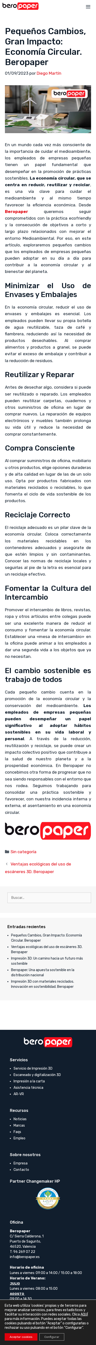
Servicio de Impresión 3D (33, 1068)
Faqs (17, 1132)
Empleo (19, 1138)
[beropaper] (20, 6)
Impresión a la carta (29, 1081)
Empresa (21, 1163)
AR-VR (19, 1094)
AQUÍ (84, 1314)
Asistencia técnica (28, 1088)
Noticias (20, 1119)
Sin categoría (23, 851)
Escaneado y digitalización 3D (37, 1075)
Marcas (19, 1125)
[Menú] (88, 7)
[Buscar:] (49, 898)
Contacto (21, 1170)
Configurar (51, 1337)
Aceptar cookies (21, 1337)
